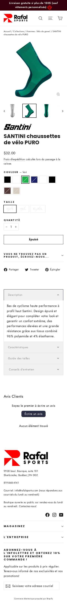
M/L (23, 209)
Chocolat (7, 190)
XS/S (10, 209)
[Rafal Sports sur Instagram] (54, 514)
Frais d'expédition (14, 159)
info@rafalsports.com (26, 490)
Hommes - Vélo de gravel (38, 31)
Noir (7, 179)
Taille (9, 202)
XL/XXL (37, 209)
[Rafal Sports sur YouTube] (61, 514)
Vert (25, 179)
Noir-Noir (52, 179)
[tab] (33, 294)
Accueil (7, 31)
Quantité (12, 220)
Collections (18, 31)
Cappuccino (16, 190)
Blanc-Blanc (43, 179)
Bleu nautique (34, 179)
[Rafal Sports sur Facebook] (47, 514)
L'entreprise (16, 537)
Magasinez (14, 526)
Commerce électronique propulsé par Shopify (33, 598)
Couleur (15, 172)
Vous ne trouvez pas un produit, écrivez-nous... (26, 255)
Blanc (16, 179)
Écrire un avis (33, 414)
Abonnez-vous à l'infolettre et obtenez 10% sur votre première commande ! (32, 555)
